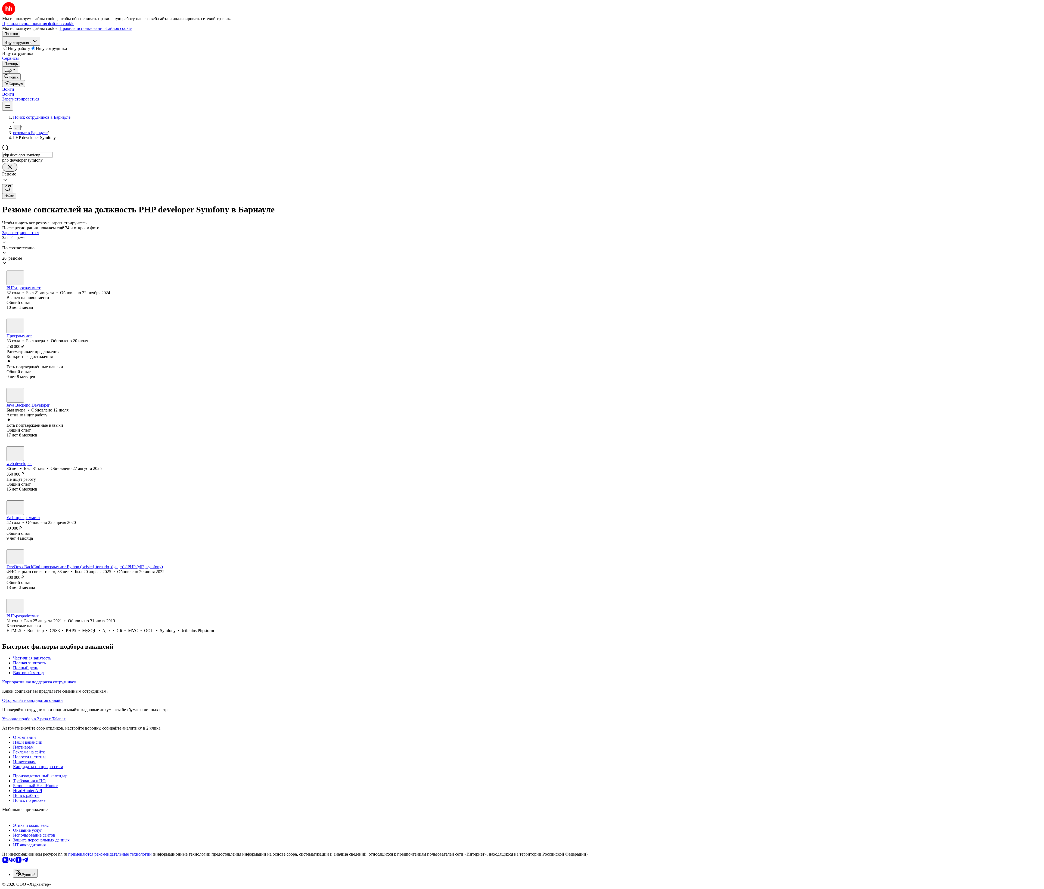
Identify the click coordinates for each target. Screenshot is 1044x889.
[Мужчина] (15, 278)
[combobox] (27, 155)
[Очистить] (9, 167)
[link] (11, 76)
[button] (8, 89)
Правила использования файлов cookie (96, 28)
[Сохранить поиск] (7, 188)
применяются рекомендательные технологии (110, 854)
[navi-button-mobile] (7, 106)
